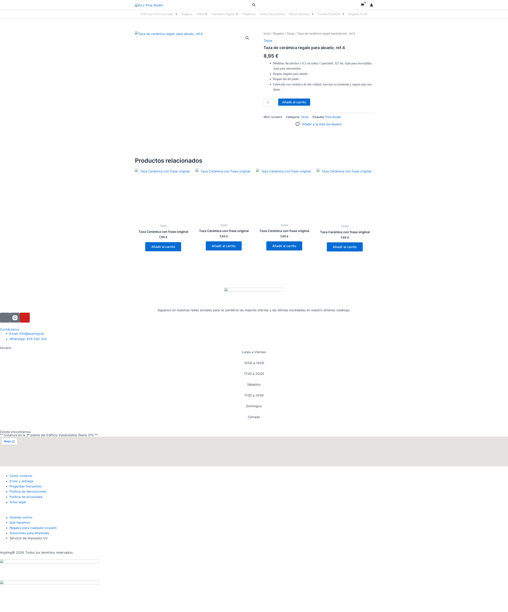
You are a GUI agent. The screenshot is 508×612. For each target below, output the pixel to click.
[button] (254, 4)
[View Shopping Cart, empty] (362, 5)
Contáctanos (9, 329)
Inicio (267, 33)
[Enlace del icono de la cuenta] (371, 5)
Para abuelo (333, 117)
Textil (199, 14)
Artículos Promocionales (157, 14)
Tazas (291, 33)
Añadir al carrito (294, 102)
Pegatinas (249, 14)
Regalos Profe (357, 14)
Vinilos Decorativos (272, 14)
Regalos (187, 14)
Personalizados (299, 14)
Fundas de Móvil (329, 14)
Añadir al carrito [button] (163, 247)
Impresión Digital (223, 14)
